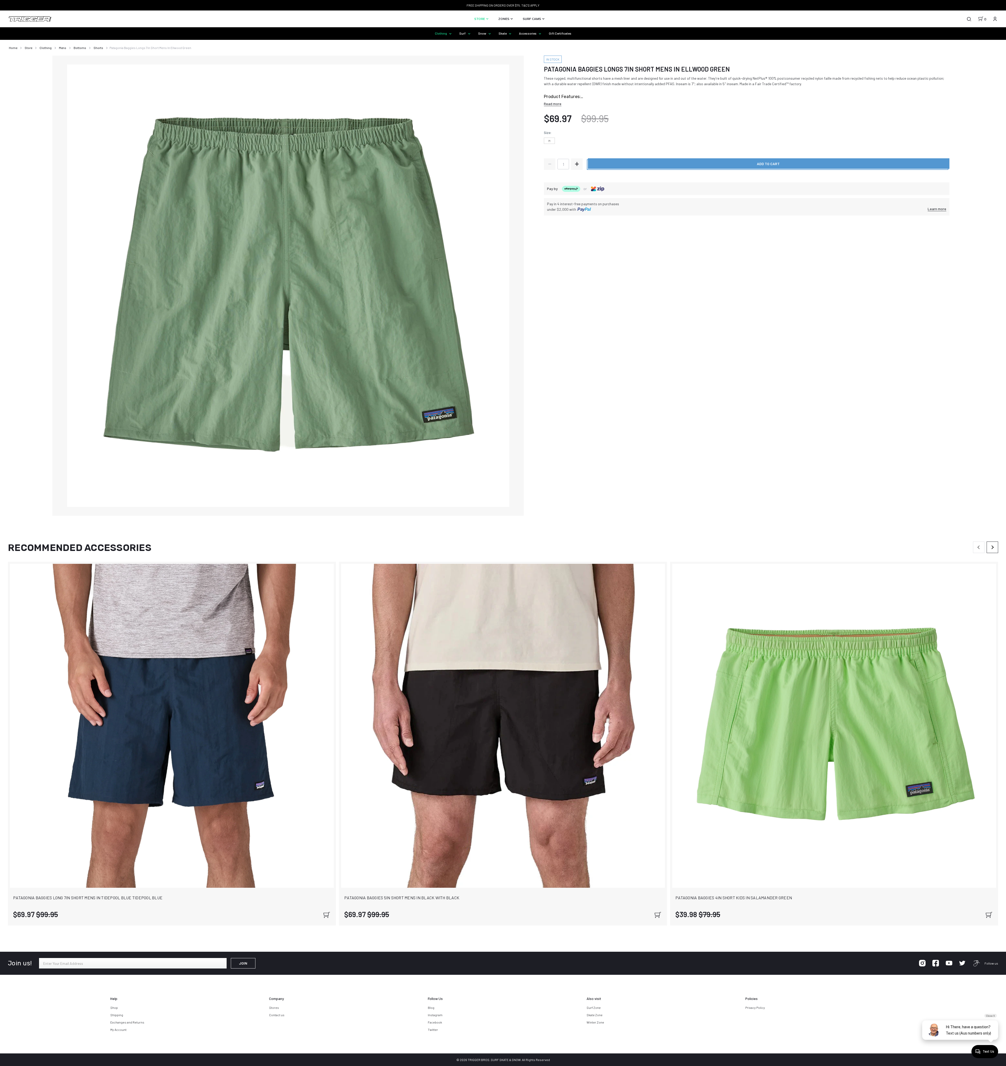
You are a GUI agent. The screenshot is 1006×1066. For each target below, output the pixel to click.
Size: (547, 133)
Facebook (435, 1022)
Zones (504, 19)
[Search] (968, 19)
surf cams (532, 19)
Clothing (441, 33)
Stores (274, 1007)
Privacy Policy (755, 1007)
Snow (482, 33)
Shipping (116, 1015)
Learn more (937, 209)
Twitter (433, 1029)
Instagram (435, 1015)
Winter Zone (595, 1022)
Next (992, 547)
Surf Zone (594, 1007)
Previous (979, 547)
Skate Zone (595, 1015)
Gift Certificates (560, 33)
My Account (118, 1029)
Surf (462, 33)
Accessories (528, 33)
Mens (62, 48)
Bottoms (80, 48)
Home (13, 48)
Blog (431, 1007)
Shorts (98, 48)
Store (480, 19)
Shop (114, 1007)
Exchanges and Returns (127, 1022)
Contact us (277, 1015)
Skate (503, 33)
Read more (552, 103)
